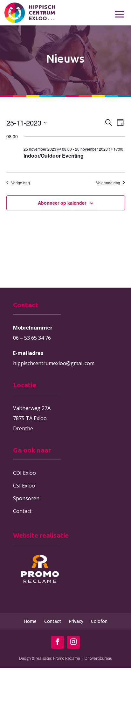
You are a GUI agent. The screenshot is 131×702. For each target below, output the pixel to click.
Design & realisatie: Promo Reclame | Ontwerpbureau (65, 658)
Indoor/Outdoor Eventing (54, 155)
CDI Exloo (24, 472)
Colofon (99, 621)
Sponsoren (26, 498)
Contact (22, 511)
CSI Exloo (24, 485)
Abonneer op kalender (62, 203)
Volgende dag (108, 182)
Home (30, 621)
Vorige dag (20, 182)
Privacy (76, 621)
